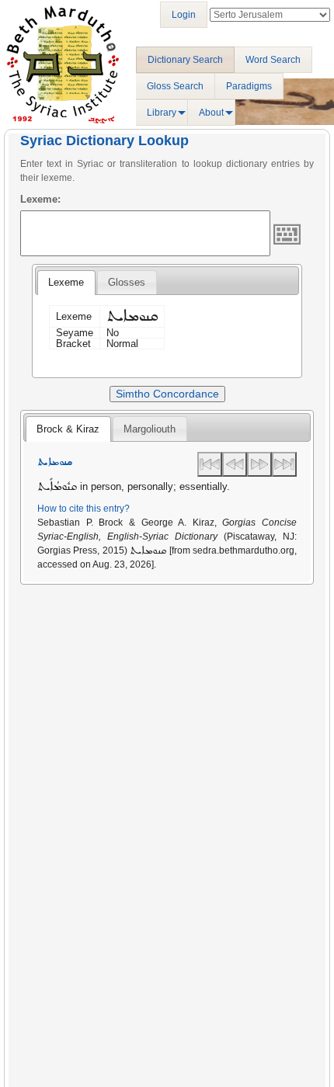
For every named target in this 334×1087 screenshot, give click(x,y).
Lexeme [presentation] (66, 282)
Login (184, 14)
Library (161, 112)
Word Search (273, 59)
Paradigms (249, 86)
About (211, 112)
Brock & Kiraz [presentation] (68, 429)
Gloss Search (175, 86)
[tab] (66, 282)
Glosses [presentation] (126, 282)
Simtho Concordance (167, 393)
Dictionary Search (185, 59)
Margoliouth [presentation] (150, 429)
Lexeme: (40, 199)
